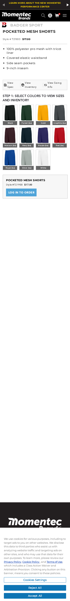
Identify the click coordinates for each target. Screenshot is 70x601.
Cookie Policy (31, 561)
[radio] (10, 115)
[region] (35, 564)
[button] (44, 17)
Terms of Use (54, 561)
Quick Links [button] (50, 17)
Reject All (34, 587)
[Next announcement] (67, 5)
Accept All (35, 595)
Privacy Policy (12, 561)
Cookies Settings (35, 580)
